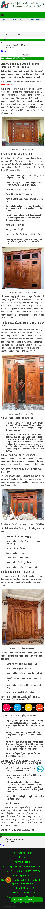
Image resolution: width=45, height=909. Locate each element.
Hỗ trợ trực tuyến (24, 899)
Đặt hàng (4, 51)
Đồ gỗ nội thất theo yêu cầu (12, 35)
